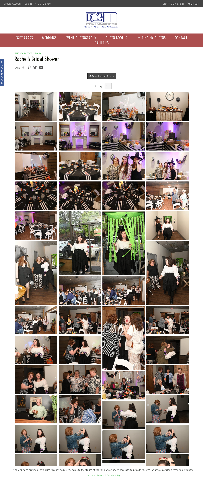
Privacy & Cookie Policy (108, 475)
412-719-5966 (43, 3)
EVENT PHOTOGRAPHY (80, 37)
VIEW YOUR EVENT (173, 3)
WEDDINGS (49, 37)
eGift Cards (24, 37)
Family (38, 53)
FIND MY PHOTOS (154, 37)
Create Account (12, 3)
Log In (28, 3)
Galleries (102, 42)
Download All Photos (103, 76)
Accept (91, 475)
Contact (181, 37)
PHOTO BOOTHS (116, 37)
